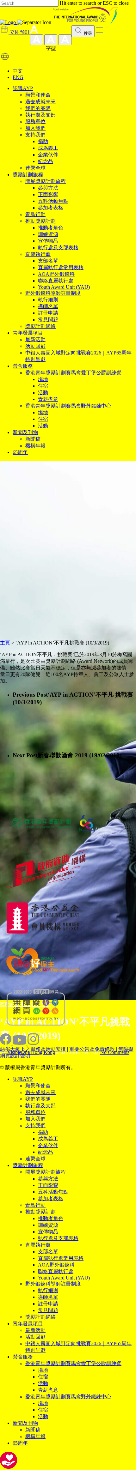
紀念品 (45, 161)
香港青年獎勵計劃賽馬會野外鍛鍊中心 (68, 405)
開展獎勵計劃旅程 (45, 181)
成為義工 (48, 148)
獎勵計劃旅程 (28, 174)
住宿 (43, 386)
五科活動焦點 (53, 201)
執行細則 (48, 299)
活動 (43, 392)
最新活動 (35, 339)
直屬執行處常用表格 (60, 267)
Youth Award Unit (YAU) (64, 287)
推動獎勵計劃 (40, 221)
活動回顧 (35, 346)
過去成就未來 (40, 101)
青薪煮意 (48, 399)
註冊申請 (48, 313)
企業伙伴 (48, 154)
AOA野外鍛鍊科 (56, 274)
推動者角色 (50, 227)
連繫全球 (35, 168)
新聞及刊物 (25, 432)
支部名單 (48, 260)
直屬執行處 (38, 254)
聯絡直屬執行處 (55, 280)
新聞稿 (32, 439)
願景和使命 (38, 95)
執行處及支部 (40, 115)
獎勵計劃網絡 (40, 326)
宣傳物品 (48, 241)
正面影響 (48, 194)
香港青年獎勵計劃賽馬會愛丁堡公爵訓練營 (73, 372)
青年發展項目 (28, 333)
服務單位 (35, 121)
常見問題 (48, 319)
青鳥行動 (35, 214)
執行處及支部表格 (58, 247)
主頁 (5, 642)
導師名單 (48, 306)
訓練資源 (48, 234)
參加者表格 (50, 207)
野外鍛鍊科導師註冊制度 (53, 293)
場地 (43, 379)
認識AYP (23, 88)
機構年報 (35, 445)
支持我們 (35, 134)
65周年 (20, 452)
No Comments (114, 1052)
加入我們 (35, 128)
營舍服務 (23, 366)
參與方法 (48, 188)
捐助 (43, 141)
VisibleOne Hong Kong (31, 1052)
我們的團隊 (38, 108)
